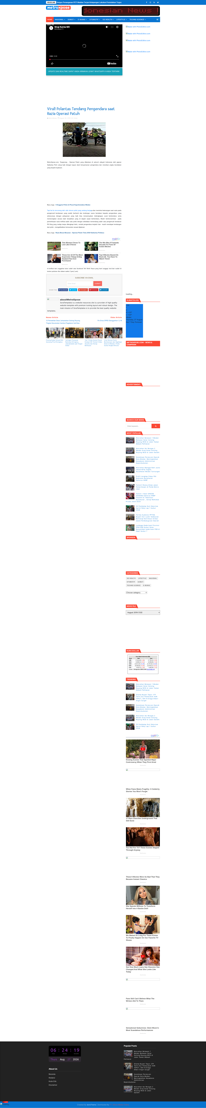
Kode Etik (52, 1081)
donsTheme (91, 1105)
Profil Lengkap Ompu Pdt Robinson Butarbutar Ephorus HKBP (146, 478)
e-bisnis (146, 585)
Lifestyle (142, 578)
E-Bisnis (81, 19)
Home (49, 19)
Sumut (71, 19)
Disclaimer (53, 1085)
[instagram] (150, 2)
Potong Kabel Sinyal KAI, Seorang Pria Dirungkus (54, 341)
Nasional (59, 19)
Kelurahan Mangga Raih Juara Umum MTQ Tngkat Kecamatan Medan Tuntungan (148, 469)
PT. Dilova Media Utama (119, 1105)
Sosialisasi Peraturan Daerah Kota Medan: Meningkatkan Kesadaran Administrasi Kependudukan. (139, 1078)
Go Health (107, 19)
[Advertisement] (84, 90)
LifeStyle (120, 19)
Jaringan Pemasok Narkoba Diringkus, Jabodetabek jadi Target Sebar (73, 342)
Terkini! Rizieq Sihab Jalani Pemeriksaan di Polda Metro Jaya (147, 487)
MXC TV (50, 25)
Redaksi (52, 1078)
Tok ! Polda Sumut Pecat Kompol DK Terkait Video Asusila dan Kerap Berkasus (93, 342)
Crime (75, 118)
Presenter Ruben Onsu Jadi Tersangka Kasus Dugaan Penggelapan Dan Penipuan (90, 2)
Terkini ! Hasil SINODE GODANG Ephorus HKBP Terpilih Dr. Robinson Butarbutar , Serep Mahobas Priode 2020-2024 (142, 497)
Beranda (52, 1074)
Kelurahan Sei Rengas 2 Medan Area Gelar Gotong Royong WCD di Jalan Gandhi (148, 450)
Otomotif (93, 19)
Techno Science (137, 19)
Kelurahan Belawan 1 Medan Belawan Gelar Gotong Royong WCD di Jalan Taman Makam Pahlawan (138, 1055)
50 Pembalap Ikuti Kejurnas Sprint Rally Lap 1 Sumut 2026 (147, 508)
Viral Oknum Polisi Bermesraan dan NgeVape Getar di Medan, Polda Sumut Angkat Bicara (113, 342)
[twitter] (158, 2)
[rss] (154, 2)
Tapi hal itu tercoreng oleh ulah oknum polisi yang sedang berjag (69, 210)
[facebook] (146, 2)
